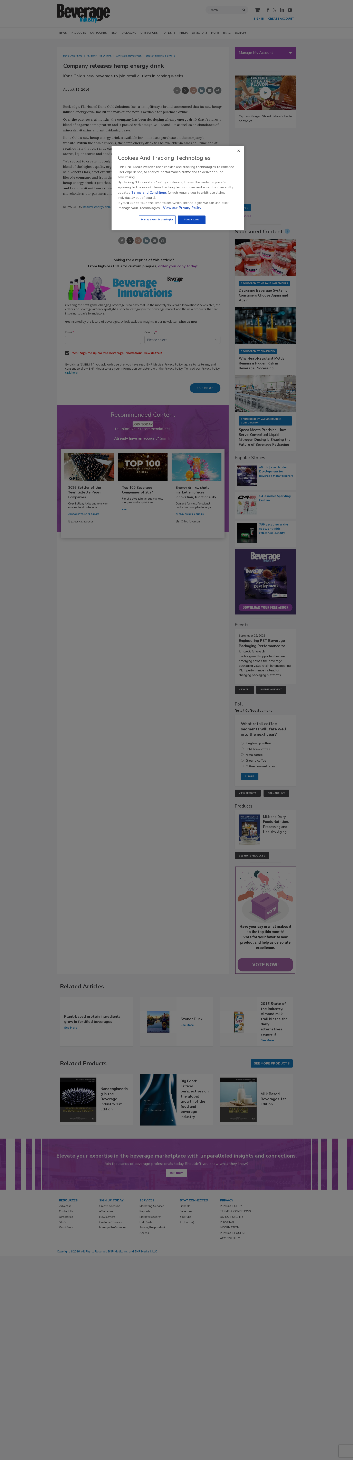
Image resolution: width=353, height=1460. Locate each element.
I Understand (191, 219)
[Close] (238, 150)
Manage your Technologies (157, 219)
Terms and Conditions (149, 192)
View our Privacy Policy (182, 208)
